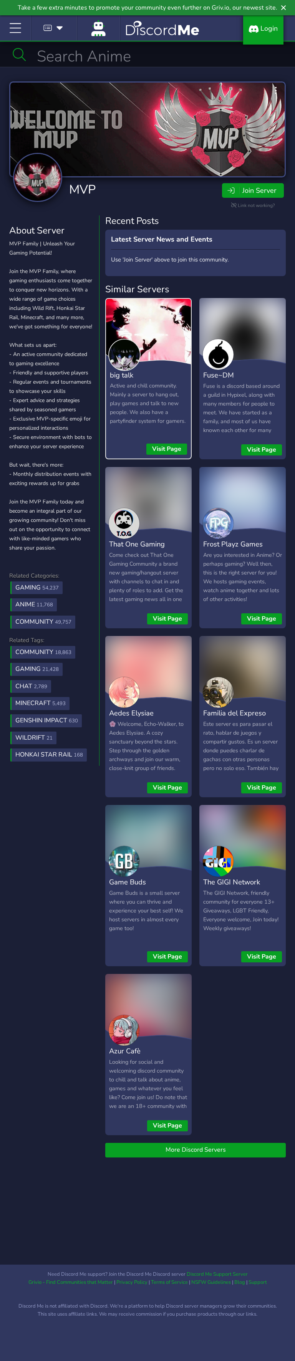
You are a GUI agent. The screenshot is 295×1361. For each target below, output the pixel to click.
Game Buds (127, 882)
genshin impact (46, 720)
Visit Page (166, 449)
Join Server (259, 190)
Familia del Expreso (234, 713)
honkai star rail (49, 754)
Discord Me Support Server (217, 1274)
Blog (239, 1282)
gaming (37, 669)
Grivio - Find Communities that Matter (70, 1282)
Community (43, 622)
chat (31, 686)
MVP (82, 189)
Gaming (37, 587)
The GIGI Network (231, 882)
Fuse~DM (218, 375)
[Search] (19, 54)
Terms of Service (169, 1282)
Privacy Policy (132, 1282)
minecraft (40, 703)
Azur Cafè (125, 1051)
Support (258, 1282)
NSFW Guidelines (211, 1282)
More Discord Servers (196, 1150)
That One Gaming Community (137, 549)
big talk (121, 375)
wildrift (34, 737)
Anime (34, 604)
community (43, 652)
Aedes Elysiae (131, 713)
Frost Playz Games (233, 544)
